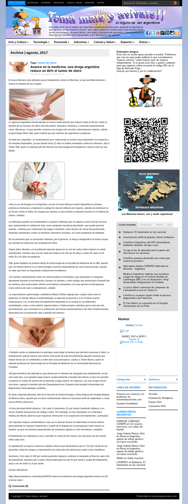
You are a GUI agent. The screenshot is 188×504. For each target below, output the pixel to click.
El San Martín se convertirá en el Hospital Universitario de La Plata (145, 304)
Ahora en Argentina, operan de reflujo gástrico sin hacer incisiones (130, 439)
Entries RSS (155, 402)
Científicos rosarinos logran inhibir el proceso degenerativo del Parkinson (147, 296)
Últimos (159, 225)
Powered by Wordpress (161, 398)
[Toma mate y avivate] (41, 14)
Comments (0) (20, 486)
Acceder (153, 394)
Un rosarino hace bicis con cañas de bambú (129, 427)
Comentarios (146, 225)
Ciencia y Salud (74, 3)
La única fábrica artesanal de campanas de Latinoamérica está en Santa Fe (146, 289)
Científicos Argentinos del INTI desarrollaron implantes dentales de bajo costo (146, 243)
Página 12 (134, 339)
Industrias (58, 3)
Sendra (139, 325)
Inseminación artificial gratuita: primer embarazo (148, 237)
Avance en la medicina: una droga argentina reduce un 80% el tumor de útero (64, 69)
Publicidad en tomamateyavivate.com (157, 496)
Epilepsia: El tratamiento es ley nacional (144, 232)
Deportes (89, 3)
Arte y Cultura (16, 3)
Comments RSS (157, 406)
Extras (100, 3)
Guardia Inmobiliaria (127, 403)
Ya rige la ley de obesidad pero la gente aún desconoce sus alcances (146, 251)
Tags (169, 225)
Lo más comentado (127, 225)
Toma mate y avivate (36, 496)
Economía (45, 3)
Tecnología (32, 3)
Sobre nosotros (135, 458)
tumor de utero (47, 62)
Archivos (154, 379)
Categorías (123, 379)
